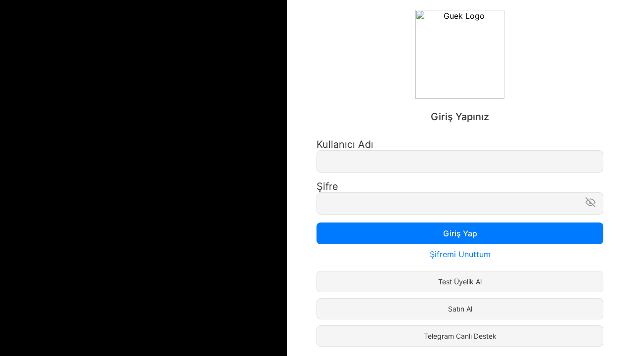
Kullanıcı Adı (344, 144)
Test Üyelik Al (460, 281)
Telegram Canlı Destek (460, 336)
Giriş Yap (460, 233)
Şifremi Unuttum (460, 254)
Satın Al (460, 309)
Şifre (327, 186)
